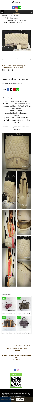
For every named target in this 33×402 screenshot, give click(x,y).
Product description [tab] (8, 98)
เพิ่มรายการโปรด (10, 79)
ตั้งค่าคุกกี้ (12, 399)
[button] (31, 12)
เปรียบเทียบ (24, 79)
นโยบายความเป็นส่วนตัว (11, 396)
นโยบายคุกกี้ (22, 396)
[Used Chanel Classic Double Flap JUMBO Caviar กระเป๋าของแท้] (16, 40)
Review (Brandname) (15, 83)
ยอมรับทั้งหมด (20, 399)
